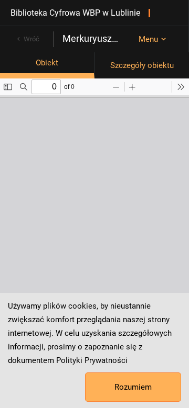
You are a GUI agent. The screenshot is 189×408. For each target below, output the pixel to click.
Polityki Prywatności (92, 360)
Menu (148, 39)
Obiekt (47, 62)
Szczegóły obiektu (142, 65)
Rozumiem (133, 387)
